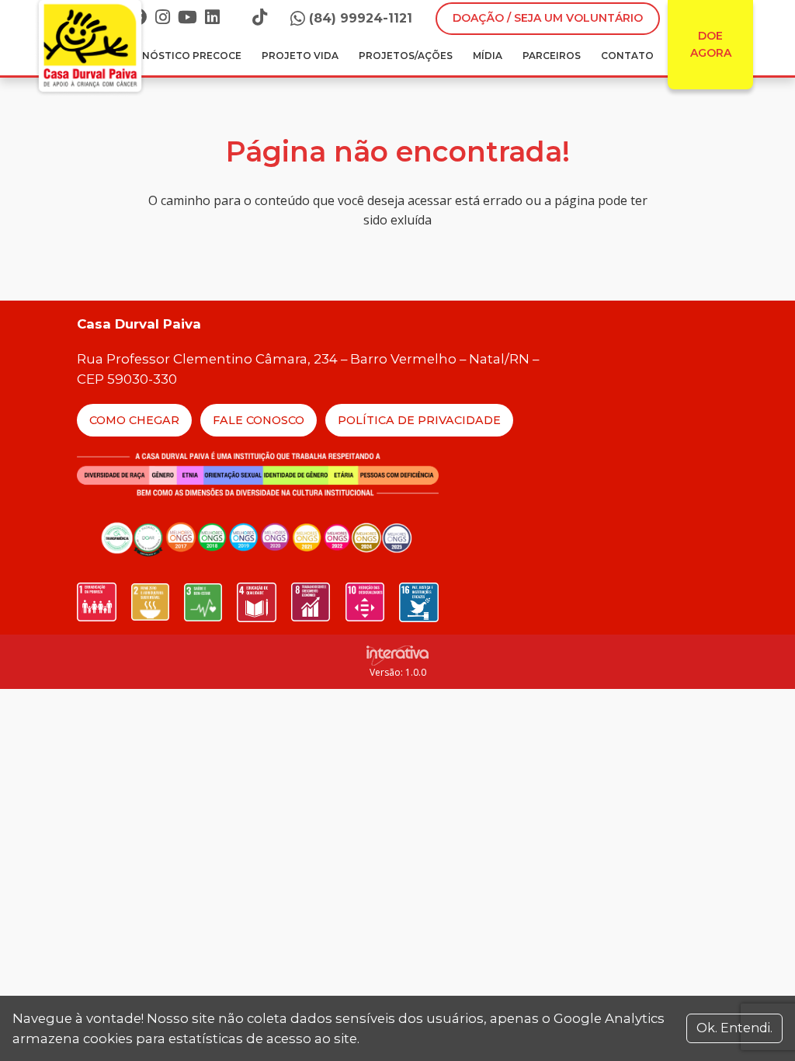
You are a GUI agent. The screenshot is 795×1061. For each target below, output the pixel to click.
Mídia (487, 55)
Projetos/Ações (406, 55)
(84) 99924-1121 (360, 18)
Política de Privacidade (419, 420)
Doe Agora (710, 44)
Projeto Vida (300, 55)
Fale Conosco (258, 420)
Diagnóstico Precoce (178, 55)
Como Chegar (134, 420)
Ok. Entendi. (734, 1028)
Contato (627, 55)
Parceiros (551, 55)
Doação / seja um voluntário (548, 18)
